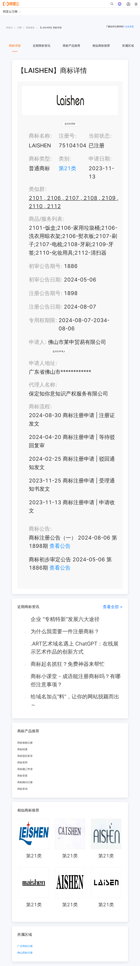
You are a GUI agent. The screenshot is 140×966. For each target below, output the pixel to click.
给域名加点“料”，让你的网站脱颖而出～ (75, 700)
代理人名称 (42, 384)
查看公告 (60, 546)
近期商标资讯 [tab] (41, 45)
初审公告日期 (45, 279)
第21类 (67, 168)
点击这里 (129, 26)
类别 (64, 158)
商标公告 (39, 528)
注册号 (67, 136)
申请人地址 (42, 363)
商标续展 (22, 749)
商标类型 (39, 158)
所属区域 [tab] (128, 45)
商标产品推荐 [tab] (71, 45)
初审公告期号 (45, 266)
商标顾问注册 (25, 782)
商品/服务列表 (45, 219)
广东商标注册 (25, 946)
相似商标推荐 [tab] (101, 45)
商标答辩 (22, 762)
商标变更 (22, 775)
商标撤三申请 (25, 769)
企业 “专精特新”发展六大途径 (65, 619)
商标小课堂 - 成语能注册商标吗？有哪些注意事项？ (75, 680)
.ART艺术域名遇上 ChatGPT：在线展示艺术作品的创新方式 (74, 647)
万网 (19, 27)
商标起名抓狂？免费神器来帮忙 (68, 664)
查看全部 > (113, 606)
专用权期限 (42, 320)
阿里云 (9, 27)
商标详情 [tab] (15, 45)
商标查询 (22, 788)
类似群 (37, 189)
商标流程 (39, 406)
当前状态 (99, 136)
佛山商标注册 (25, 952)
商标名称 (39, 136)
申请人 (37, 342)
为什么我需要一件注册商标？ (65, 631)
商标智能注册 (25, 742)
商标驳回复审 (25, 755)
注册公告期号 (45, 293)
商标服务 (30, 27)
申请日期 (99, 158)
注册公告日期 (45, 306)
